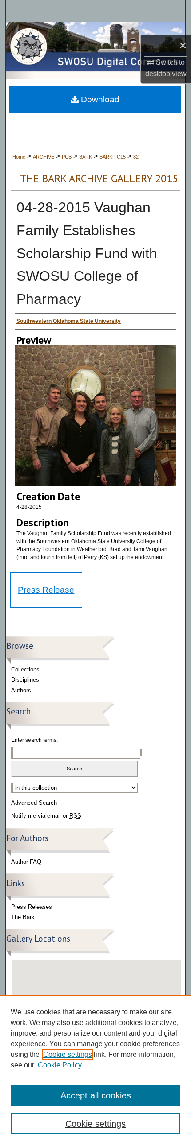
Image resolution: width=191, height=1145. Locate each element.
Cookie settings (67, 1054)
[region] (95, 1070)
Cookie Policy (60, 1065)
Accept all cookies (95, 1095)
